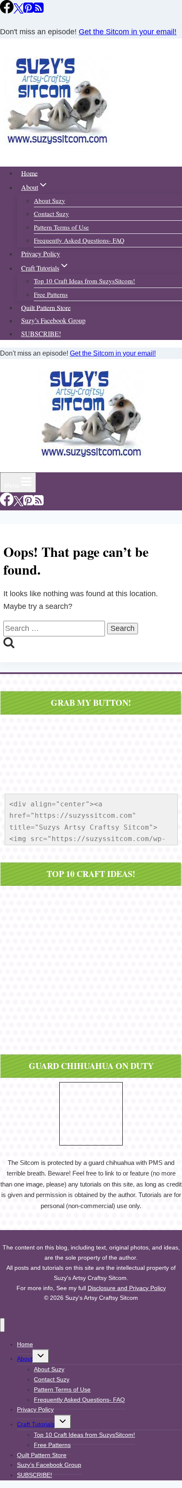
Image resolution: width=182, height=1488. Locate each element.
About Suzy (49, 200)
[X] (18, 10)
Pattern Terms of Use (61, 227)
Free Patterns (51, 294)
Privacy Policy (40, 253)
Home (29, 172)
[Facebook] (7, 10)
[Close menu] (2, 1325)
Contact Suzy (51, 213)
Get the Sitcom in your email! (127, 31)
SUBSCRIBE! (41, 333)
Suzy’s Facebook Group (53, 320)
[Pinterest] (28, 10)
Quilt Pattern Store (46, 307)
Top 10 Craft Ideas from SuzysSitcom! (84, 281)
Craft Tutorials (36, 1424)
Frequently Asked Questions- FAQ (79, 240)
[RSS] (38, 10)
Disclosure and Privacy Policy (127, 1288)
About (25, 1358)
